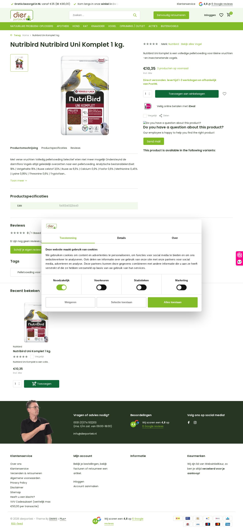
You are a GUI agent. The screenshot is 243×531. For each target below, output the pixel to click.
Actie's (153, 26)
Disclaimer (16, 487)
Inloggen (78, 481)
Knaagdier (98, 26)
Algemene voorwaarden (25, 478)
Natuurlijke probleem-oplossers (31, 26)
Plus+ (63, 519)
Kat (85, 26)
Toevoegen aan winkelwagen (187, 94)
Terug (17, 35)
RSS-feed (17, 523)
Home (25, 35)
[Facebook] (188, 423)
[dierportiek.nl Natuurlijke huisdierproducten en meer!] (26, 15)
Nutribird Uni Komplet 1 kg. (32, 351)
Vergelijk (152, 115)
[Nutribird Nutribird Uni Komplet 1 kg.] (36, 322)
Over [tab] (175, 237)
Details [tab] (121, 237)
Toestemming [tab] (68, 237)
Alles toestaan (172, 302)
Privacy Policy (18, 482)
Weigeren (70, 302)
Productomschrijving (24, 148)
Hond (76, 26)
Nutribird (173, 44)
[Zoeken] (135, 15)
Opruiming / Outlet (132, 26)
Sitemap (15, 492)
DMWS (53, 519)
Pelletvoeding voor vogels (33, 272)
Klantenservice (186, 4)
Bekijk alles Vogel (191, 44)
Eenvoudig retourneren (171, 15)
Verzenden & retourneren (26, 473)
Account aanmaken (85, 486)
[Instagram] (195, 423)
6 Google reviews (222, 4)
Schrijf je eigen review (27, 249)
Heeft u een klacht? (22, 497)
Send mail (153, 141)
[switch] (101, 287)
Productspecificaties (54, 148)
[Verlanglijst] (221, 15)
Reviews (75, 148)
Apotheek (63, 26)
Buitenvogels (169, 26)
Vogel (112, 26)
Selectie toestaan (121, 302)
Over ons (16, 464)
